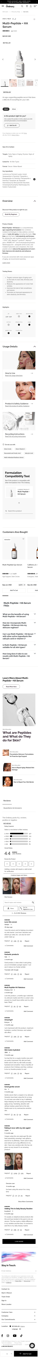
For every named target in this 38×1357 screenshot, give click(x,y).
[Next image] (35, 59)
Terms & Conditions (7, 1343)
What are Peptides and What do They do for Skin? (17, 736)
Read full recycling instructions (15, 436)
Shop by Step (15, 12)
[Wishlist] (34, 18)
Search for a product (15, 511)
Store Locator (6, 1304)
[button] (34, 201)
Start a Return (7, 1293)
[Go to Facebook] (2, 1335)
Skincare (5, 12)
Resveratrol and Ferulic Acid (12, 453)
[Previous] (1, 2)
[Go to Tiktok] (21, 1335)
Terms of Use (27, 1280)
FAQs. (25, 133)
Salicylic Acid (29, 453)
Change (22, 1326)
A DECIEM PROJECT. (7, 1346)
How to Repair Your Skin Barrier (24, 782)
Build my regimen (11, 214)
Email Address (6, 1271)
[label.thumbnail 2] (13, 83)
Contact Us (8, 1282)
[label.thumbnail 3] (21, 83)
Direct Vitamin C (20, 449)
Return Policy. (15, 135)
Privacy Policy (18, 1280)
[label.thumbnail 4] (30, 83)
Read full (13, 375)
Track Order (6, 1297)
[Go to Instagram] (8, 1335)
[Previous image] (3, 59)
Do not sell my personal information (12, 1344)
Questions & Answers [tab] (12, 808)
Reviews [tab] (7, 801)
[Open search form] (22, 6)
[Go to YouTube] (14, 1335)
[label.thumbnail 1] (4, 83)
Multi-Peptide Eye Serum (12, 565)
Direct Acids (7, 449)
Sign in (4, 1300)
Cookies (27, 1344)
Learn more (6, 263)
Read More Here (11, 686)
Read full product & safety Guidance (17, 406)
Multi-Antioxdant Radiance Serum (14, 457)
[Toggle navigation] (2, 6)
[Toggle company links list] (35, 1316)
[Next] (36, 2)
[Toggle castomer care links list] (35, 1312)
